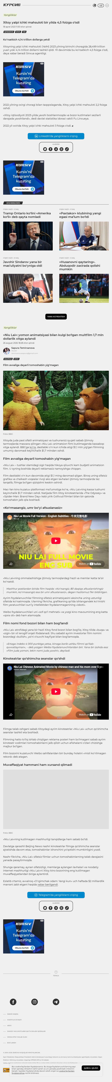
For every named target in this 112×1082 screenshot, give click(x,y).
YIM (24, 32)
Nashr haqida (12, 1014)
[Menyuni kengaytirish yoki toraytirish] (107, 5)
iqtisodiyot (8, 32)
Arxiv (9, 1025)
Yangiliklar (10, 15)
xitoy (18, 32)
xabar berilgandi (48, 884)
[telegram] (56, 1002)
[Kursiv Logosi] (12, 4)
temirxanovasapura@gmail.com (24, 353)
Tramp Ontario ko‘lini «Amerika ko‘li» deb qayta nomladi (27, 215)
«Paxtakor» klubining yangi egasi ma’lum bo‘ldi (80, 215)
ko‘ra (33, 447)
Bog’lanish (11, 1043)
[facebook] (13, 1002)
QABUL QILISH (91, 1068)
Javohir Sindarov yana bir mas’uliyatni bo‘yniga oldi (22, 263)
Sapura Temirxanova (23, 348)
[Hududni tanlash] (94, 5)
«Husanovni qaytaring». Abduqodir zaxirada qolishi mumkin (79, 265)
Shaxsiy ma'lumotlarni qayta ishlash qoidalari (26, 1031)
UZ (100, 5)
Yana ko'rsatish (56, 316)
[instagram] (34, 1002)
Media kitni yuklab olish (17, 1037)
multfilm (8, 359)
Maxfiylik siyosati (14, 1020)
